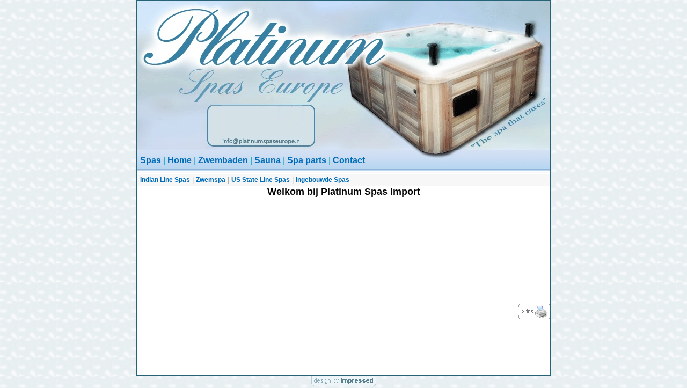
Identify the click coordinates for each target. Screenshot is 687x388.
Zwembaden (223, 160)
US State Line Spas (260, 180)
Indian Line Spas (165, 180)
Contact (349, 160)
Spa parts (306, 160)
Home (179, 160)
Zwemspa (210, 180)
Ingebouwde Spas (322, 180)
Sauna (267, 160)
